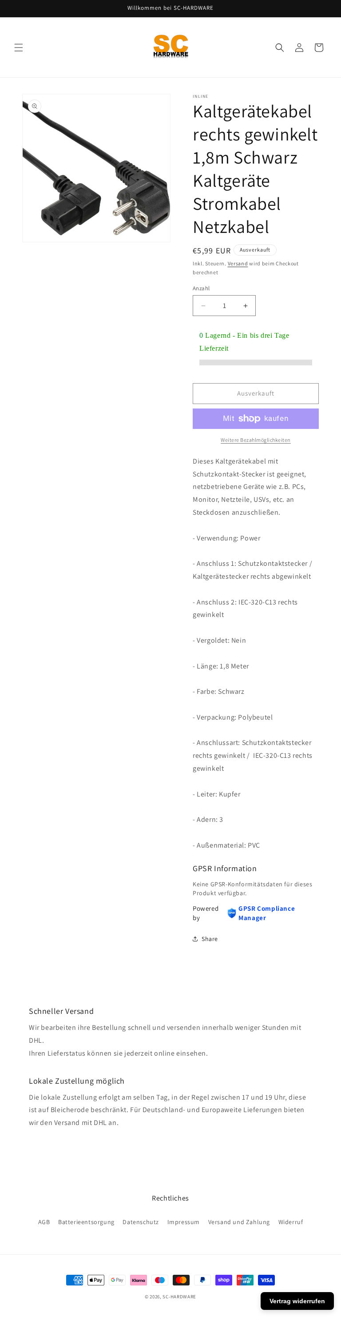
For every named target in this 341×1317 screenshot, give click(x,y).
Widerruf (290, 1222)
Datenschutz (141, 1222)
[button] (18, 47)
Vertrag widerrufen (297, 1301)
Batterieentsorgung (86, 1222)
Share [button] (210, 939)
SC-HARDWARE (179, 1296)
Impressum (183, 1222)
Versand (238, 263)
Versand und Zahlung (239, 1222)
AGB (44, 1222)
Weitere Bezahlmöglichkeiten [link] (256, 439)
